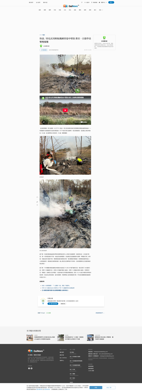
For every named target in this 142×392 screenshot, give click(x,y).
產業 (90, 10)
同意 (96, 387)
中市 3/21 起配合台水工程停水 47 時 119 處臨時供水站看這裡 (58, 288)
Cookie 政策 (91, 370)
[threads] (31, 368)
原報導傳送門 (99, 313)
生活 (65, 10)
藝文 (95, 10)
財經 (60, 10)
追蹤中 (87, 2)
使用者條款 (90, 366)
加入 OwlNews (63, 357)
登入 (111, 2)
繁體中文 (103, 2)
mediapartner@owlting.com (101, 351)
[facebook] (29, 368)
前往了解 (109, 387)
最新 (40, 10)
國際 (50, 10)
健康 (45, 10)
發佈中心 (62, 360)
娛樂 (85, 10)
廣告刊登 (45, 2)
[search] (82, 2)
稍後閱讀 (95, 2)
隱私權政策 (90, 368)
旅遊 (75, 10)
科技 (55, 10)
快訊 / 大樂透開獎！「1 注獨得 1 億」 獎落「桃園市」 (56, 285)
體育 (80, 10)
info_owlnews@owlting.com (106, 353)
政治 (70, 10)
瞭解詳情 (63, 303)
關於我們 (31, 2)
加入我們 (38, 2)
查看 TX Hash (41, 313)
